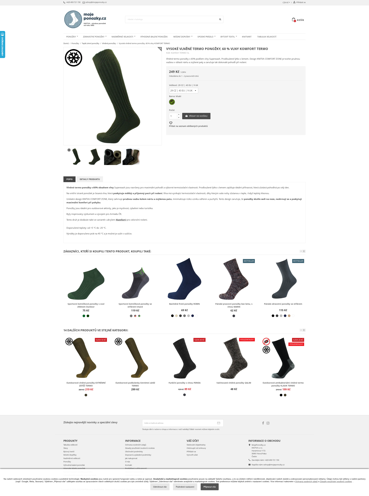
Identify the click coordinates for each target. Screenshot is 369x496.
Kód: (168, 53)
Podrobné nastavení (185, 487)
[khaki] (86, 395)
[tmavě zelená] (88, 316)
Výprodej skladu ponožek (74, 468)
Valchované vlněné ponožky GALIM (233, 382)
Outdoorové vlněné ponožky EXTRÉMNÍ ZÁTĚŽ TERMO (86, 384)
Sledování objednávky (196, 444)
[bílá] (196, 315)
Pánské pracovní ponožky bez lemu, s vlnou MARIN (233, 305)
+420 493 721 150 (272, 460)
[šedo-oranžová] (135, 316)
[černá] (172, 315)
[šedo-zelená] (139, 316)
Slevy (65, 448)
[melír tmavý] (233, 316)
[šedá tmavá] (180, 315)
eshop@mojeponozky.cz (274, 464)
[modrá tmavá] (192, 315)
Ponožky (71, 36)
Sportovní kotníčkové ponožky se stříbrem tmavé (135, 305)
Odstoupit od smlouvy (196, 448)
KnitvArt (247, 36)
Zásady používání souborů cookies (140, 448)
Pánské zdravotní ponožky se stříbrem (283, 303)
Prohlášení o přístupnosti (136, 468)
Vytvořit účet (192, 455)
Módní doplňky (181, 36)
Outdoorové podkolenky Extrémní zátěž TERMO (135, 384)
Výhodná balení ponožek (154, 36)
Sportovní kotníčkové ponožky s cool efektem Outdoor (86, 305)
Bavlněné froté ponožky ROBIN (184, 303)
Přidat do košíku (196, 116)
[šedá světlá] (188, 315)
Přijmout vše (210, 487)
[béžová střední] (289, 315)
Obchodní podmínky (134, 451)
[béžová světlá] (176, 315)
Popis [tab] (69, 179)
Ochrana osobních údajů (135, 444)
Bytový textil (228, 36)
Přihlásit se (191, 451)
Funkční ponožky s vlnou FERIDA (184, 382)
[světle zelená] (84, 316)
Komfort (120, 219)
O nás (127, 461)
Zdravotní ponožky (93, 36)
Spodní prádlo (205, 36)
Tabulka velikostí (266, 36)
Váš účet (193, 440)
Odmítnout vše (160, 487)
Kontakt (128, 465)
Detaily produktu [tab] (90, 179)
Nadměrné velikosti (122, 36)
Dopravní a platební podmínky (138, 455)
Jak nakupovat (131, 458)
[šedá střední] (131, 316)
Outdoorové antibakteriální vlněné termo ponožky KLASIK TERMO (283, 384)
